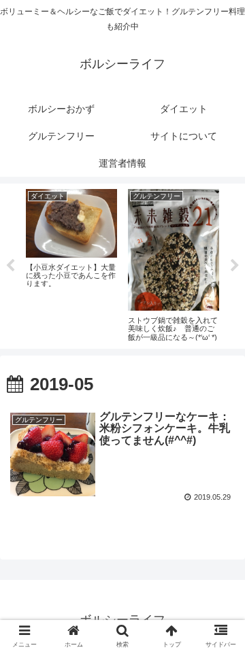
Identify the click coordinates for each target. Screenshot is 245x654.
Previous (10, 266)
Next (235, 266)
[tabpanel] (71, 264)
